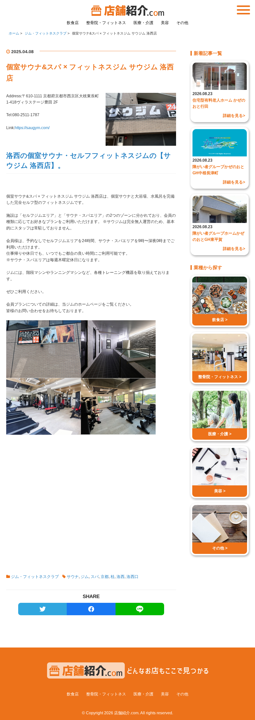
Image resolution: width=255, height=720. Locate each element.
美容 (165, 23)
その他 (182, 23)
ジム (85, 577)
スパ (95, 577)
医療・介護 (143, 23)
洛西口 (132, 577)
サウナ (73, 577)
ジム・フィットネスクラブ (35, 577)
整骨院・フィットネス (106, 23)
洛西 (121, 577)
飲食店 (73, 23)
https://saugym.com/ (32, 128)
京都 (105, 577)
